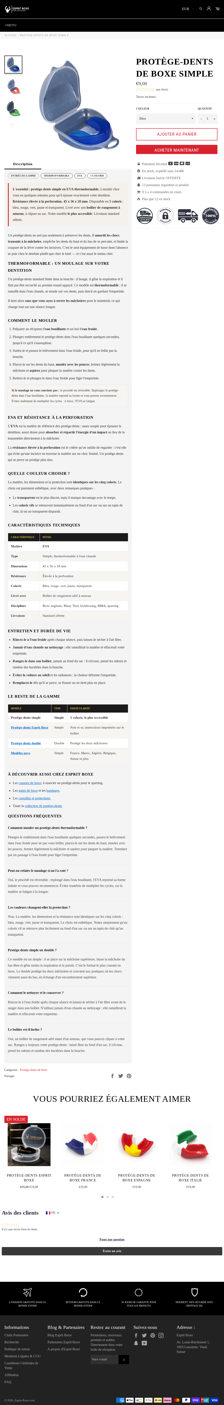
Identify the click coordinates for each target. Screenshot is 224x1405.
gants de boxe (28, 790)
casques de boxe (30, 783)
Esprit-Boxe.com (25, 1400)
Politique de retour (17, 1349)
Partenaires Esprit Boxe (63, 1342)
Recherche (11, 1342)
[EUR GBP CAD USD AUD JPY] (187, 9)
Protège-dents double (26, 743)
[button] (152, 90)
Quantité (205, 108)
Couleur (142, 108)
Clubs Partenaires (16, 1335)
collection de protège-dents (43, 806)
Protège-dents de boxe (33, 1070)
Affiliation (11, 1375)
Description (23, 164)
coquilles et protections (34, 798)
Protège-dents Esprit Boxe (29, 727)
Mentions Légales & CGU (22, 1356)
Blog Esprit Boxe (59, 1335)
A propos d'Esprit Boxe (63, 1349)
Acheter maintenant (176, 150)
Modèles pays (20, 753)
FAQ (7, 1382)
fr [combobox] (53, 1212)
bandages (52, 790)
